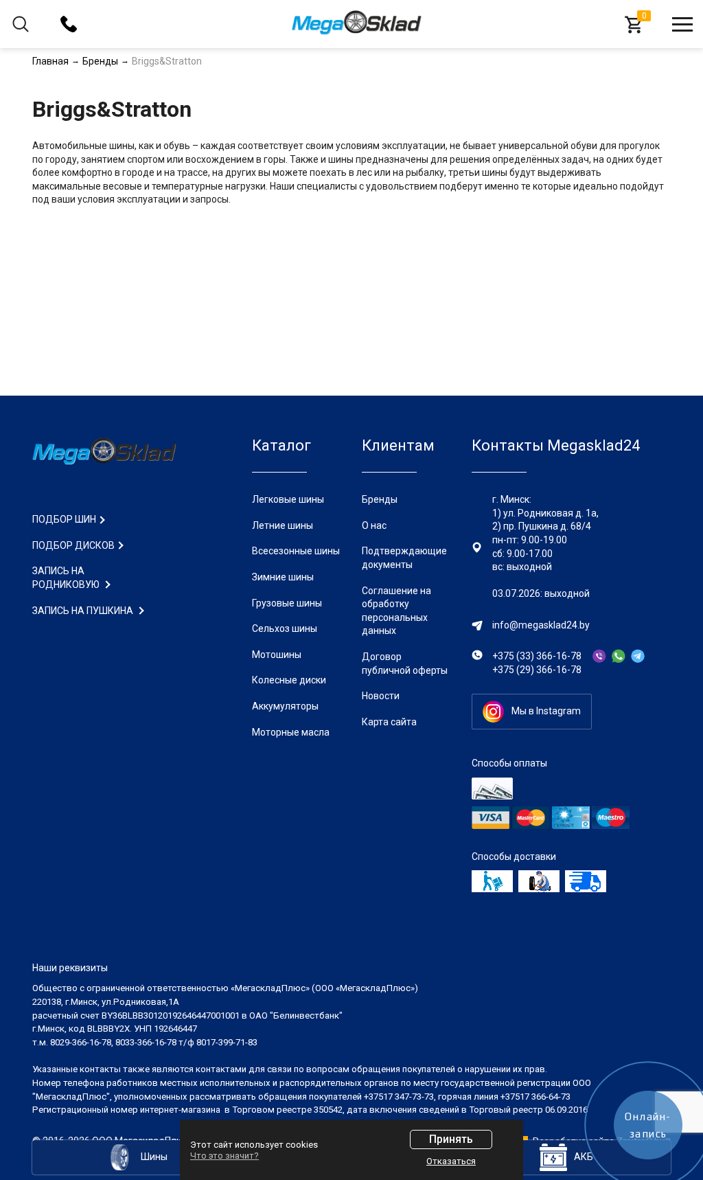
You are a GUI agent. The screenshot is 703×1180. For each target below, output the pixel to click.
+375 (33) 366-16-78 (536, 655)
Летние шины (282, 525)
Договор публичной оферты (405, 663)
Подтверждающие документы (404, 557)
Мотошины (276, 654)
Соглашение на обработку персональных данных (396, 611)
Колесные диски (289, 679)
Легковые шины (288, 499)
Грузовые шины (287, 603)
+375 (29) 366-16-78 (536, 669)
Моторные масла (291, 732)
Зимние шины (283, 576)
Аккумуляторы (285, 706)
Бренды (379, 499)
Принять (451, 1139)
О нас (374, 525)
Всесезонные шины (296, 550)
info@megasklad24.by (541, 625)
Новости (381, 695)
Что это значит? (224, 1155)
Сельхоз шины (284, 628)
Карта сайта (389, 721)
